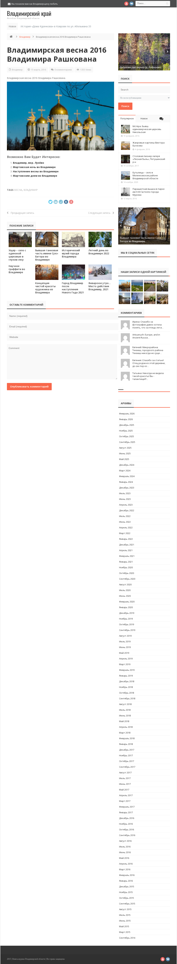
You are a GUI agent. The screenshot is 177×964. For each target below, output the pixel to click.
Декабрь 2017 (126, 749)
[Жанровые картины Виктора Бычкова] (125, 145)
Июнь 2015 (125, 920)
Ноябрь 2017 (126, 755)
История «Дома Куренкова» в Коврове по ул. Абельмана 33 (56, 26)
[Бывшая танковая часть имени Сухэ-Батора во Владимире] (46, 239)
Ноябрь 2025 (126, 430)
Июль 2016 (125, 846)
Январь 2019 (126, 675)
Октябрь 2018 (126, 692)
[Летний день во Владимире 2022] (100, 239)
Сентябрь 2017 (127, 766)
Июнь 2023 (125, 499)
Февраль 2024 (126, 476)
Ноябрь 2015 (126, 892)
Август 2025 (125, 447)
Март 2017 (124, 801)
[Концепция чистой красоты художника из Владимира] (46, 272)
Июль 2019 (125, 641)
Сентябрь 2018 (127, 698)
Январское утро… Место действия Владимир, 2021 (99, 286)
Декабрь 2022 (126, 510)
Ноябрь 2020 (126, 567)
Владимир (24, 36)
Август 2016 (125, 840)
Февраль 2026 (126, 413)
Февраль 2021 (126, 556)
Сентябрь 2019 (127, 630)
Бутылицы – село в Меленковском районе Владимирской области (145, 175)
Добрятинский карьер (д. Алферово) (140, 67)
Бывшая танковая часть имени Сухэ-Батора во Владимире (46, 255)
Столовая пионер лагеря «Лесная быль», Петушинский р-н (149, 159)
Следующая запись (100, 212)
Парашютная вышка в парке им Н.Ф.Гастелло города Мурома (149, 191)
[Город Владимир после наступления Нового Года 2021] (73, 272)
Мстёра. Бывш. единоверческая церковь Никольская (147, 129)
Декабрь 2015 (126, 886)
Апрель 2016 (126, 863)
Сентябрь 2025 (127, 442)
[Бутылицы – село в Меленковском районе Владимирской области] (125, 175)
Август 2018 (125, 704)
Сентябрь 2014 (127, 937)
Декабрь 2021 (126, 544)
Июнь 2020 (125, 595)
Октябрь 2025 (126, 436)
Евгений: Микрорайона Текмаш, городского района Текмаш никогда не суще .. (147, 350)
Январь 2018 (126, 744)
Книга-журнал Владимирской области (28, 959)
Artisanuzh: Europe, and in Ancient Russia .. (146, 336)
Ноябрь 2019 (126, 618)
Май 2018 (124, 721)
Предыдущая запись (21, 212)
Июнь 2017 (125, 783)
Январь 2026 (126, 419)
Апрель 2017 (126, 795)
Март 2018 (124, 732)
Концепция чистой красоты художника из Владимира (45, 287)
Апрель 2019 (126, 658)
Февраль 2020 (126, 601)
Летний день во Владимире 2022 (98, 252)
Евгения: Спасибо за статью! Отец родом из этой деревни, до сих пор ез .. (148, 363)
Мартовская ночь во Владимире (34, 167)
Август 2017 (125, 772)
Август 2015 (125, 909)
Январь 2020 (126, 607)
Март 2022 (124, 533)
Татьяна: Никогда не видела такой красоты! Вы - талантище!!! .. (148, 376)
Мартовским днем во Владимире (35, 175)
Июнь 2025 (125, 453)
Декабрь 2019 (126, 613)
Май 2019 (124, 652)
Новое (144, 118)
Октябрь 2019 (126, 624)
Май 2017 (124, 789)
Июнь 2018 (125, 715)
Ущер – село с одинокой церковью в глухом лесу (17, 255)
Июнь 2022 (125, 521)
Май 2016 (124, 858)
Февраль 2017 (126, 806)
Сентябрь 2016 (127, 835)
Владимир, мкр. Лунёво (28, 162)
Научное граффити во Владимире (17, 269)
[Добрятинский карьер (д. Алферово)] (144, 51)
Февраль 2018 (126, 738)
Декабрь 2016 (126, 818)
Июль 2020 (125, 590)
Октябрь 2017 (126, 761)
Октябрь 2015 (126, 897)
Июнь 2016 (125, 852)
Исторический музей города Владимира (71, 253)
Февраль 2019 (126, 670)
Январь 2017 (126, 812)
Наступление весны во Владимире (36, 171)
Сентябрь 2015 (127, 903)
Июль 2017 (125, 778)
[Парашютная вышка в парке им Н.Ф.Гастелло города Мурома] (125, 192)
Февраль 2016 (126, 875)
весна (18, 189)
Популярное (127, 118)
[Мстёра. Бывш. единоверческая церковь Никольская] (125, 129)
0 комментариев (63, 69)
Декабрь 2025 (126, 424)
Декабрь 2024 (126, 464)
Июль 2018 (125, 709)
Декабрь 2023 (126, 487)
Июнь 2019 (125, 647)
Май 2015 (124, 926)
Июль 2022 (125, 516)
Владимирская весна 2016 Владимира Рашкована (56, 54)
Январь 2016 (126, 880)
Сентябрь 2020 (127, 578)
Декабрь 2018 (126, 681)
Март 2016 (124, 869)
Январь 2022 (126, 538)
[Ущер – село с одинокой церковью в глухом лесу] (20, 239)
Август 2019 (125, 635)
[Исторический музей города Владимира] (73, 239)
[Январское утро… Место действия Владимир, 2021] (100, 272)
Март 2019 (124, 664)
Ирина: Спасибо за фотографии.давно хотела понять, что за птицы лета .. (147, 324)
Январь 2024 (126, 481)
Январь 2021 (126, 561)
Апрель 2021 (126, 550)
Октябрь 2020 (126, 573)
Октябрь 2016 (126, 829)
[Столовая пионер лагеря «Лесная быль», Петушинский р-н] (125, 159)
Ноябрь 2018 (126, 687)
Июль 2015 (125, 915)
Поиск (125, 106)
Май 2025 (124, 459)
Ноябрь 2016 (126, 823)
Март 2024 (124, 470)
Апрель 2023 (126, 504)
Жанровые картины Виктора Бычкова (149, 144)
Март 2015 (124, 932)
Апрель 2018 (126, 726)
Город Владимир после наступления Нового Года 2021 (73, 287)
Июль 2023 (125, 493)
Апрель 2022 (126, 527)
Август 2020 (125, 584)
